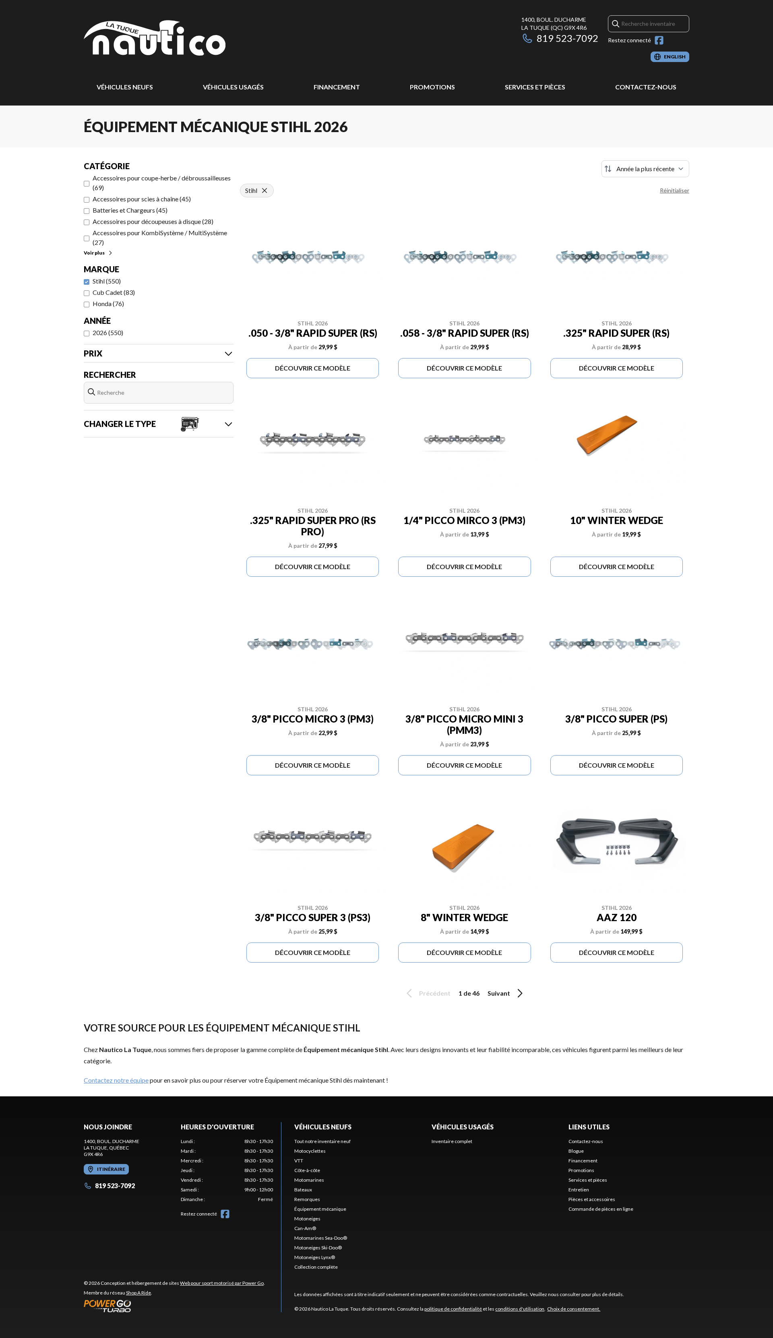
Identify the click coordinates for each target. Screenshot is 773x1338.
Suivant (499, 993)
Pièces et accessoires (591, 1199)
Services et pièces (535, 87)
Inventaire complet (452, 1141)
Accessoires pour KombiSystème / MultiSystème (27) (160, 237)
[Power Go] (174, 1305)
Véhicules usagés (233, 87)
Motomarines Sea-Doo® (320, 1238)
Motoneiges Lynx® (314, 1257)
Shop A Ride (138, 1293)
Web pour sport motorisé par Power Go (222, 1283)
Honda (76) (108, 303)
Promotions (432, 87)
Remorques (307, 1199)
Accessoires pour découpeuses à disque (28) (153, 221)
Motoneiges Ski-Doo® (318, 1248)
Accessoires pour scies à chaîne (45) (142, 199)
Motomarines (309, 1180)
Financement (337, 87)
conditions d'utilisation (519, 1309)
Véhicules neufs (125, 87)
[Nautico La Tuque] (154, 39)
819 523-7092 (567, 38)
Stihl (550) (107, 281)
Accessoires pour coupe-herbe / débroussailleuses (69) (162, 182)
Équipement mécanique (320, 1209)
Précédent (435, 993)
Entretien (578, 1190)
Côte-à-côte (307, 1170)
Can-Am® (305, 1228)
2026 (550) (108, 332)
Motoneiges (307, 1219)
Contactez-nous (645, 87)
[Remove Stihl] (264, 190)
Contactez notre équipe (116, 1080)
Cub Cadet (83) (114, 292)
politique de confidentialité (453, 1309)
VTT (298, 1161)
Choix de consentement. (573, 1309)
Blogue (576, 1151)
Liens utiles (589, 1127)
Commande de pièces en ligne (600, 1209)
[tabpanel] (227, 1170)
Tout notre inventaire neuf (322, 1141)
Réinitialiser (674, 190)
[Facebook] (659, 40)
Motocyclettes (310, 1151)
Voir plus (94, 253)
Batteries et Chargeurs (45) (130, 210)
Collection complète (316, 1267)
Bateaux (303, 1190)
